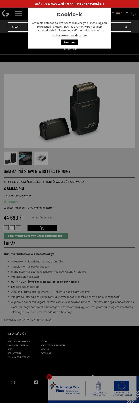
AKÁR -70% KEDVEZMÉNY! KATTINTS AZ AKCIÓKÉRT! (69, 4)
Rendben (69, 42)
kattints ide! (78, 35)
